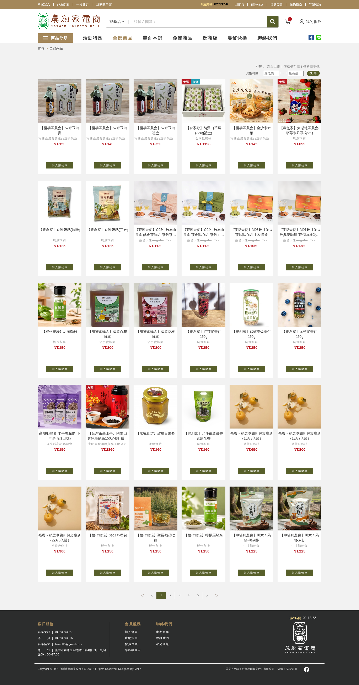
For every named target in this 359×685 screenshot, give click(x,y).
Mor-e (137, 668)
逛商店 (210, 38)
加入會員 (131, 632)
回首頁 (239, 4)
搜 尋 (313, 73)
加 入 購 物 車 (59, 165)
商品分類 (59, 38)
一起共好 (82, 4)
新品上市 (273, 66)
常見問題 (276, 4)
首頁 (41, 48)
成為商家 (63, 4)
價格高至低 (311, 66)
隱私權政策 (133, 650)
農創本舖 (153, 38)
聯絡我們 (267, 38)
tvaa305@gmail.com (68, 644)
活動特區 (93, 38)
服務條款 (257, 4)
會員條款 (131, 644)
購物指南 (296, 4)
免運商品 (183, 38)
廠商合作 (162, 632)
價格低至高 (292, 66)
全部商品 (123, 38)
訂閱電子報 (104, 4)
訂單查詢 (315, 4)
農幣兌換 (237, 38)
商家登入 (44, 4)
